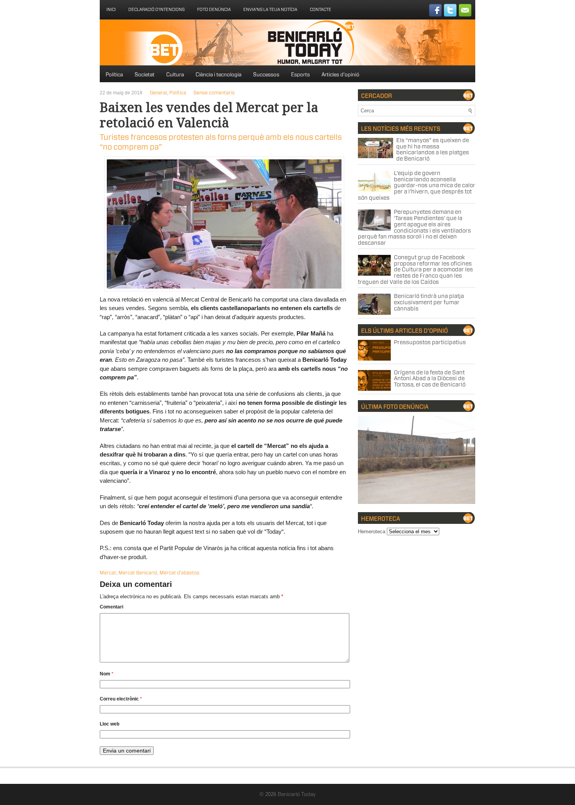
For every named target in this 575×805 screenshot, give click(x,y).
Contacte (320, 9)
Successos (266, 75)
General (158, 92)
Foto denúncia (214, 9)
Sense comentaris (214, 92)
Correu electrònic (121, 699)
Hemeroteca (371, 531)
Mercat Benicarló (138, 572)
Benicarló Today (297, 794)
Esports (300, 75)
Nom (106, 674)
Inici (111, 9)
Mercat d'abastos (179, 572)
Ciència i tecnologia (218, 75)
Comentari (111, 607)
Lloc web (109, 724)
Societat (145, 75)
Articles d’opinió (340, 75)
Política (114, 75)
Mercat (108, 572)
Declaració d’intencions (156, 9)
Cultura (175, 75)
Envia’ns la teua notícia (270, 9)
